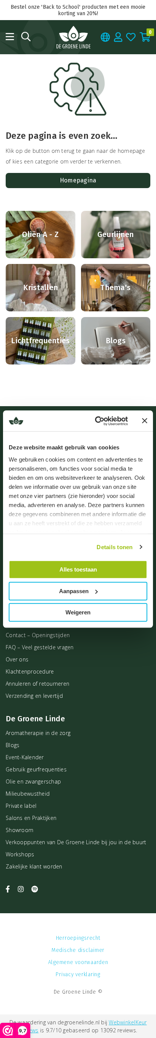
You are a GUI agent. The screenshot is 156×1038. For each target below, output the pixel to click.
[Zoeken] (26, 36)
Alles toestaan (78, 569)
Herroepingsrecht (78, 938)
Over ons (17, 659)
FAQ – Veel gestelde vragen (40, 647)
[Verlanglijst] (131, 37)
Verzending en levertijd (34, 695)
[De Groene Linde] (73, 37)
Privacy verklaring (78, 974)
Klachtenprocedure (30, 671)
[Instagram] (22, 889)
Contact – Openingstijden (38, 635)
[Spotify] (34, 889)
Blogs (12, 745)
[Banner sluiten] (144, 421)
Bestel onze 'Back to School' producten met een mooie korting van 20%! (78, 10)
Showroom (19, 830)
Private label (21, 805)
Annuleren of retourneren (37, 683)
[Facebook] (9, 889)
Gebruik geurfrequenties (36, 769)
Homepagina (78, 180)
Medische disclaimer (78, 950)
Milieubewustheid (28, 793)
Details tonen (115, 547)
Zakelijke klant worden (34, 866)
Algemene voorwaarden (78, 962)
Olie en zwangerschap (33, 781)
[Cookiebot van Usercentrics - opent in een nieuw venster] (96, 421)
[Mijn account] (118, 37)
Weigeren (78, 612)
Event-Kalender (25, 757)
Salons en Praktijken (31, 817)
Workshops (20, 854)
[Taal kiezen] (105, 37)
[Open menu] (10, 36)
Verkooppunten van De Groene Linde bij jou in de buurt (76, 842)
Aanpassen (74, 591)
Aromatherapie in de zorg (38, 732)
